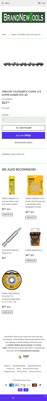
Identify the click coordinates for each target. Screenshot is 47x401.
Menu (7, 3)
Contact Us (10, 369)
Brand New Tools (24, 380)
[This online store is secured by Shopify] (23, 359)
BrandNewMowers (34, 366)
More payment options (23, 142)
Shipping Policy (9, 371)
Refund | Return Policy (31, 369)
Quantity (5, 115)
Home (4, 34)
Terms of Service (35, 371)
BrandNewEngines (19, 366)
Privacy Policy (22, 371)
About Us (7, 366)
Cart (43, 3)
